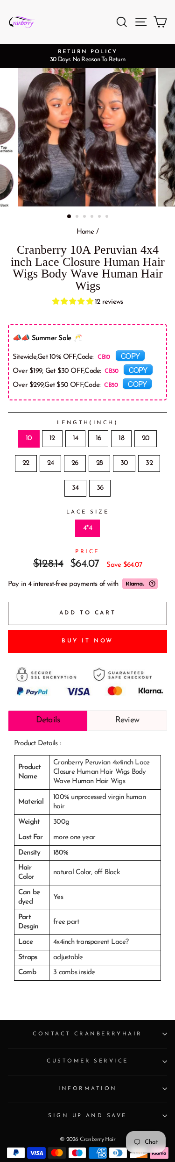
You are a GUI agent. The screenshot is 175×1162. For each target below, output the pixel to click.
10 (29, 438)
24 (50, 463)
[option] (87, 56)
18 (121, 438)
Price (87, 552)
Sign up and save (87, 1116)
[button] (73, 302)
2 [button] (78, 217)
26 (74, 463)
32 (149, 463)
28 (99, 463)
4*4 (87, 528)
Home (85, 231)
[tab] (48, 720)
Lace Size (87, 512)
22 (25, 463)
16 (98, 438)
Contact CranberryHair (87, 1034)
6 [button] (107, 217)
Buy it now (87, 641)
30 (124, 463)
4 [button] (93, 217)
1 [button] (69, 216)
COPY (130, 355)
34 (75, 488)
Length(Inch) (87, 423)
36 (100, 488)
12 (52, 438)
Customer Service (87, 1061)
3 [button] (85, 217)
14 (75, 438)
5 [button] (100, 217)
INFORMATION (87, 1088)
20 (145, 438)
